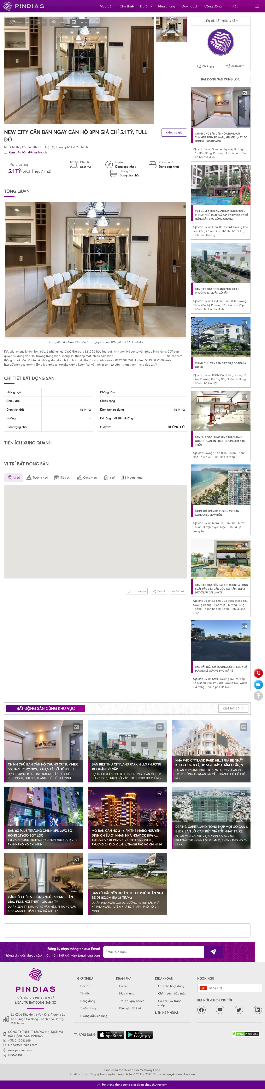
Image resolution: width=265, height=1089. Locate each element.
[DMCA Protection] (247, 1034)
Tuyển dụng (88, 1008)
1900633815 (15, 1055)
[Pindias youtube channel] (220, 1010)
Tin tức (233, 6)
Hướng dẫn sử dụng (93, 1016)
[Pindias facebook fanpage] (201, 1010)
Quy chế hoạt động (171, 986)
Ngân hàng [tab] (134, 477)
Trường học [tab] (40, 477)
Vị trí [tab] (16, 477)
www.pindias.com (20, 1050)
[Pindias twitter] (239, 1010)
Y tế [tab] (112, 477)
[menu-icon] (257, 6)
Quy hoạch (189, 6)
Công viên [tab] (90, 477)
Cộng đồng (213, 6)
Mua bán (106, 6)
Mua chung (166, 6)
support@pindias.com (22, 1045)
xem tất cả (231, 708)
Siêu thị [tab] (65, 477)
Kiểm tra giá (174, 132)
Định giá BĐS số (130, 1008)
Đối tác (85, 986)
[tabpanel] (95, 532)
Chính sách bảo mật (172, 993)
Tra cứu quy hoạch (131, 1001)
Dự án (144, 6)
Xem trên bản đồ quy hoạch (27, 152)
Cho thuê (127, 6)
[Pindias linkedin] (258, 1010)
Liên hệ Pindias (166, 1013)
